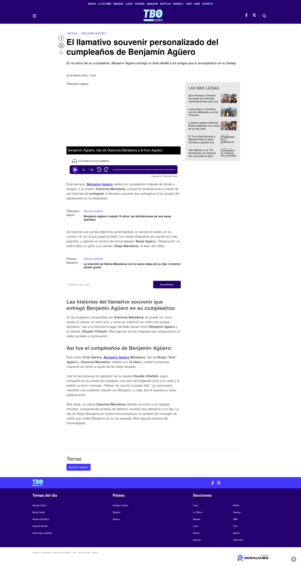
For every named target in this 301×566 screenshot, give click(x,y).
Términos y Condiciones (41, 552)
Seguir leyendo (93, 211)
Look (129, 3)
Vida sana (238, 539)
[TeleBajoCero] (90, 482)
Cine (197, 3)
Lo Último (104, 3)
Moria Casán (38, 512)
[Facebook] (61, 38)
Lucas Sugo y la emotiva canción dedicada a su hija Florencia (203, 112)
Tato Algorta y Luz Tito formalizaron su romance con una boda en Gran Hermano (202, 154)
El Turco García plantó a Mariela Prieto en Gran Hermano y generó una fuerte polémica (201, 141)
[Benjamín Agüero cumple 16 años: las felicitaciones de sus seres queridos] (74, 215)
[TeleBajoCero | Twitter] (254, 15)
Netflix (165, 3)
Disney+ (178, 3)
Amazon (152, 3)
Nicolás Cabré (39, 505)
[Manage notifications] (293, 559)
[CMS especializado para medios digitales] (241, 558)
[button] (167, 284)
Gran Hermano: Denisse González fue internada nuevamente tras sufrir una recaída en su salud (203, 100)
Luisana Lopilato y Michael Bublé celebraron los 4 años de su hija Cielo (204, 125)
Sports (207, 3)
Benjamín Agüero (100, 184)
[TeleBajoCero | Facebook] (247, 15)
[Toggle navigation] (34, 16)
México (116, 519)
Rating (140, 3)
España (116, 512)
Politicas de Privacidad (61, 552)
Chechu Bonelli (39, 526)
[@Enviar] (61, 52)
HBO (189, 3)
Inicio (92, 3)
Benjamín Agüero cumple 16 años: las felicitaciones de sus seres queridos (127, 218)
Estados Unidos (120, 505)
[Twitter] (61, 45)
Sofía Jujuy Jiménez (42, 532)
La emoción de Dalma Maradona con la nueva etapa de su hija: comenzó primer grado (132, 265)
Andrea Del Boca (40, 519)
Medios (118, 3)
